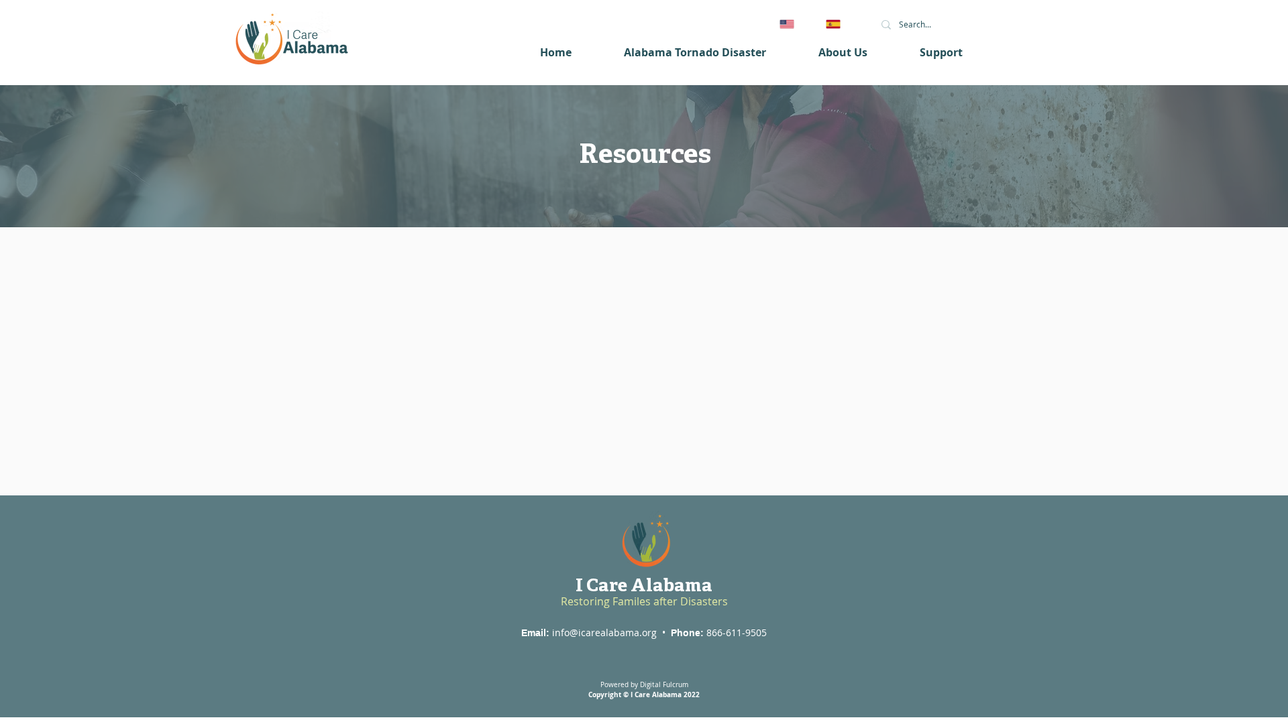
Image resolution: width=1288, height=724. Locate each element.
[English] (793, 24)
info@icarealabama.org (604, 632)
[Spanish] (839, 24)
